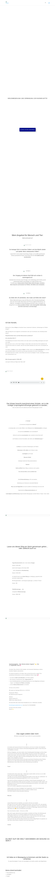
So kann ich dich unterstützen (27, 129)
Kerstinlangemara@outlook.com (16, 705)
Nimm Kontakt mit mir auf (27, 367)
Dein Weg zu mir (27, 603)
